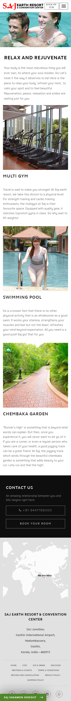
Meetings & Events (22, 670)
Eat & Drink (39, 665)
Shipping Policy (35, 680)
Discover (56, 665)
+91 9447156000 (37, 510)
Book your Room (35, 523)
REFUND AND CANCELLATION (25, 675)
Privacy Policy (52, 675)
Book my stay (51, 6)
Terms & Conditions (48, 670)
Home (14, 665)
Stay (24, 665)
